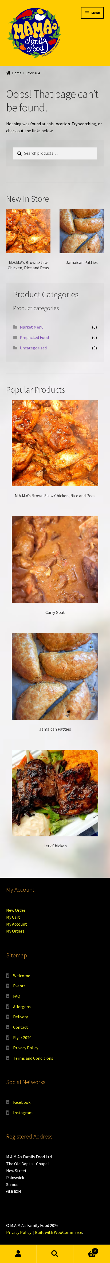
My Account (16, 924)
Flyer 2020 (22, 1037)
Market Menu (32, 327)
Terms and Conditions (33, 1058)
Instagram (23, 1112)
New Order (15, 910)
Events (19, 985)
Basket (84, 1249)
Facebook (21, 1102)
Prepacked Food (34, 337)
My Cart (13, 917)
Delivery (20, 1016)
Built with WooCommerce (58, 1232)
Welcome (21, 975)
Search (55, 1254)
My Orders (15, 931)
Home (17, 73)
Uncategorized (33, 347)
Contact (20, 1027)
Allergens (22, 1006)
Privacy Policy (25, 1047)
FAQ (16, 996)
